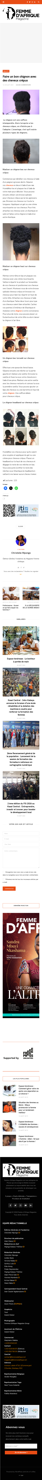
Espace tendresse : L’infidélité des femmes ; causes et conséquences (28, 1124)
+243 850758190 (10, 1351)
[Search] (38, 2)
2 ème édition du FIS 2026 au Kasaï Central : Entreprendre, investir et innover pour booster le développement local (21, 808)
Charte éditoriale (19, 1196)
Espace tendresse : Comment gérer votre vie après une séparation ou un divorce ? (29, 1090)
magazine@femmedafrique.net (15, 1360)
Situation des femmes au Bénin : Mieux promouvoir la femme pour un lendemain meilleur (29, 1107)
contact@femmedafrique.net (15, 1357)
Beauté (6, 71)
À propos (8, 1196)
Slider (20, 526)
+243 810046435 (10, 1349)
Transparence (31, 1196)
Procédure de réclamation (21, 1199)
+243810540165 (10, 1343)
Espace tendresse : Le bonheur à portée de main (21, 660)
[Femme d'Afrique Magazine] (21, 13)
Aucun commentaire (23, 85)
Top (21, 1475)
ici (20, 574)
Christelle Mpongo (21, 552)
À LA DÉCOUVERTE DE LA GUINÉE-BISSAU (31, 606)
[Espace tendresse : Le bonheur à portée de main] (21, 640)
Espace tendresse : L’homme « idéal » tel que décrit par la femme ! (29, 1138)
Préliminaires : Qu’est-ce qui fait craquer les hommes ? (11, 607)
